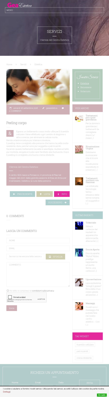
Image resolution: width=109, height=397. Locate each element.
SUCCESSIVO (56, 202)
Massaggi (90, 303)
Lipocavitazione (93, 279)
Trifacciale (91, 222)
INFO (63, 194)
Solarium (85, 91)
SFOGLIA (56, 256)
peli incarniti (82, 351)
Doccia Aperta (92, 249)
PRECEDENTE (24, 194)
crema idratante (84, 358)
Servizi (23, 64)
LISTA (46, 194)
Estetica (38, 64)
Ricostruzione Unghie (92, 147)
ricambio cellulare (85, 344)
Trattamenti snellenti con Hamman (92, 180)
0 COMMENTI (15, 111)
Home (9, 64)
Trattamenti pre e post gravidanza (92, 117)
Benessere (85, 87)
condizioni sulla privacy (43, 291)
